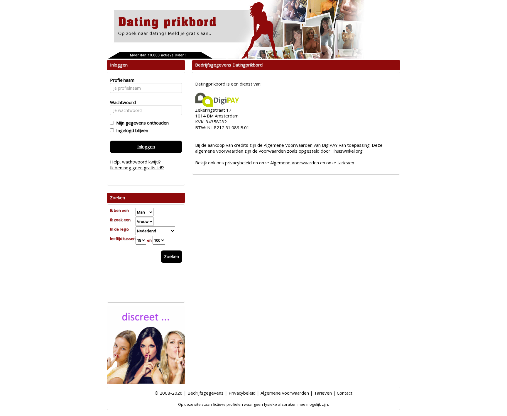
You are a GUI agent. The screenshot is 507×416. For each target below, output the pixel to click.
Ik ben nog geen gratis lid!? (137, 168)
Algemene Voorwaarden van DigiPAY (301, 145)
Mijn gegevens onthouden (141, 123)
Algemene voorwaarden (285, 393)
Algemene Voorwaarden (294, 163)
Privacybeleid (242, 393)
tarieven (345, 163)
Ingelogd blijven (131, 130)
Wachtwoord (121, 102)
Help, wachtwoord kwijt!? (135, 162)
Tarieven (323, 393)
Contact (344, 393)
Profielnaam (121, 80)
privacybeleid (238, 163)
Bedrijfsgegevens (205, 393)
